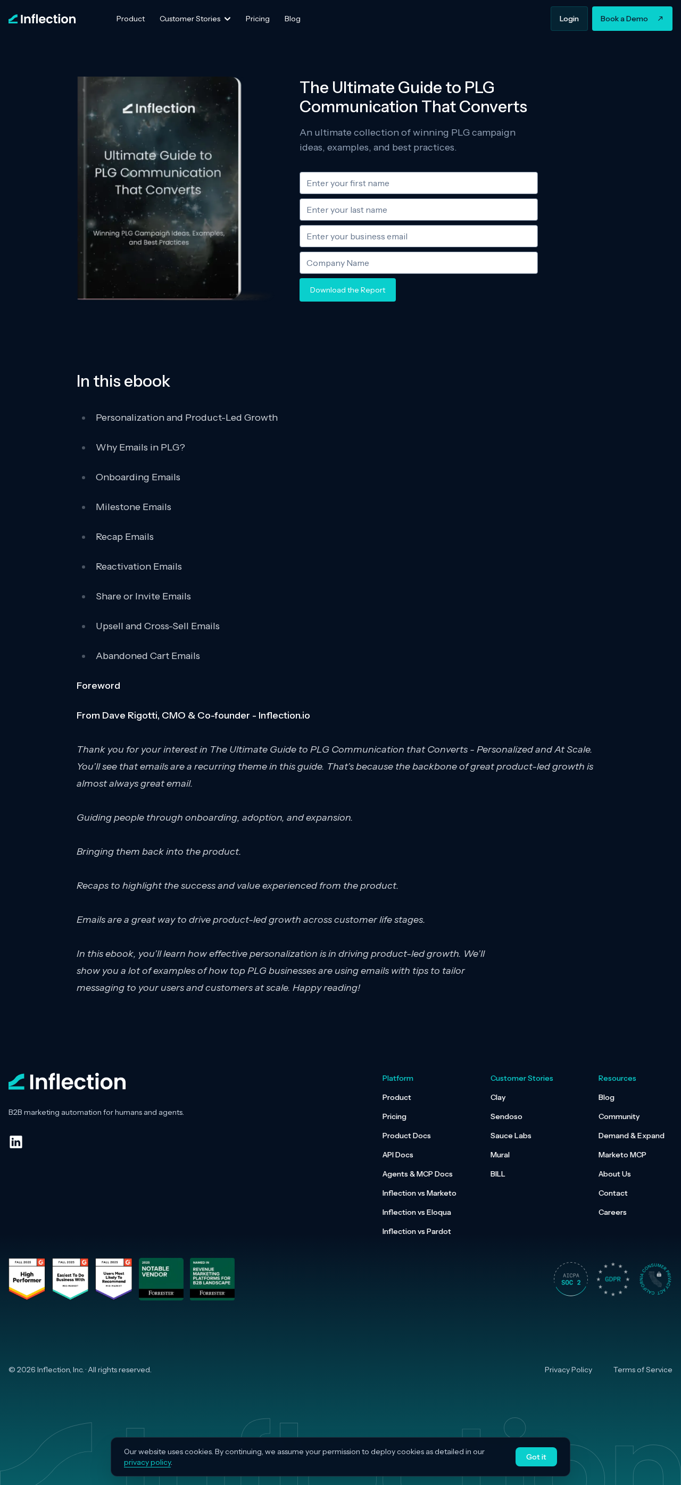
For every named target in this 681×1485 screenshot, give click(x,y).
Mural (500, 1154)
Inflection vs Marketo (419, 1193)
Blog (606, 1097)
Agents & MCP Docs (418, 1174)
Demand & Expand (632, 1135)
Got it (536, 1457)
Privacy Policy (568, 1369)
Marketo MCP (622, 1154)
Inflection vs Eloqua (417, 1212)
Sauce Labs (511, 1135)
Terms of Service (642, 1369)
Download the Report (347, 290)
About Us (615, 1174)
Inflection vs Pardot (417, 1231)
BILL (498, 1174)
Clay (498, 1097)
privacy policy (147, 1462)
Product (397, 1097)
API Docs (398, 1154)
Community (619, 1116)
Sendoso (506, 1116)
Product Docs (407, 1135)
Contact (613, 1193)
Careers (613, 1212)
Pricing (394, 1116)
